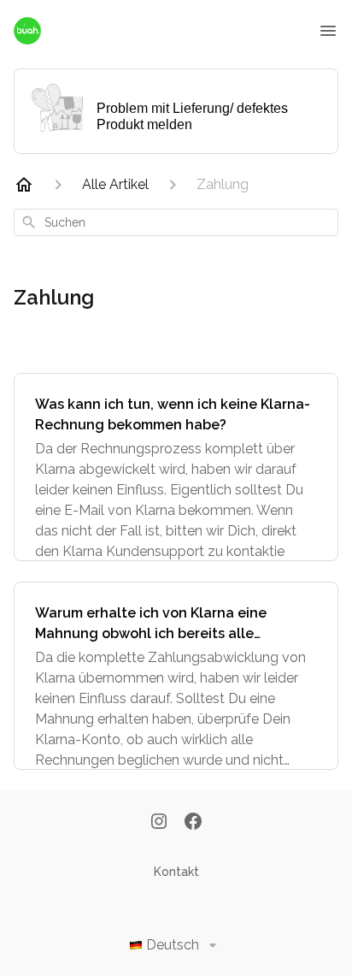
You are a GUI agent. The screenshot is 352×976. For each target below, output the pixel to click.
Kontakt (176, 871)
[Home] (24, 184)
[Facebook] (193, 823)
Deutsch (172, 945)
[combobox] (176, 222)
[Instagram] (159, 823)
